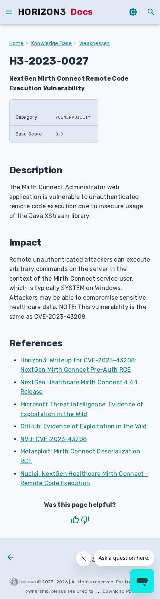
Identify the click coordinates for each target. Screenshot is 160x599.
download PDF (119, 591)
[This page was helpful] (74, 519)
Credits (85, 591)
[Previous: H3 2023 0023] (10, 558)
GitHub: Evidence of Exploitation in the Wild (83, 426)
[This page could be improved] (85, 519)
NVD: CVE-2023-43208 (53, 439)
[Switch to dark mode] (133, 11)
